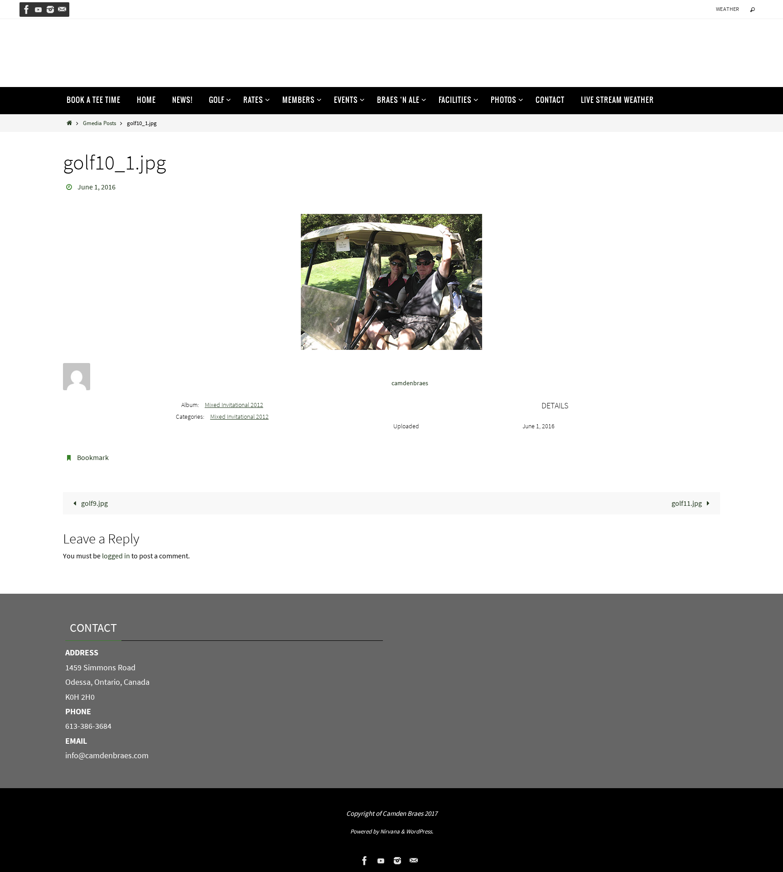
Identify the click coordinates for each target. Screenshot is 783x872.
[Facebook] (26, 9)
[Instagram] (50, 9)
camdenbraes (410, 383)
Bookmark (93, 457)
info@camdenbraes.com (107, 755)
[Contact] (62, 9)
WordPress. (419, 831)
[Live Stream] (38, 9)
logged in (116, 555)
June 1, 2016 (96, 186)
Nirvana (390, 831)
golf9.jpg (94, 503)
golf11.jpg (687, 503)
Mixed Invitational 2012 (234, 405)
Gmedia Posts (99, 122)
